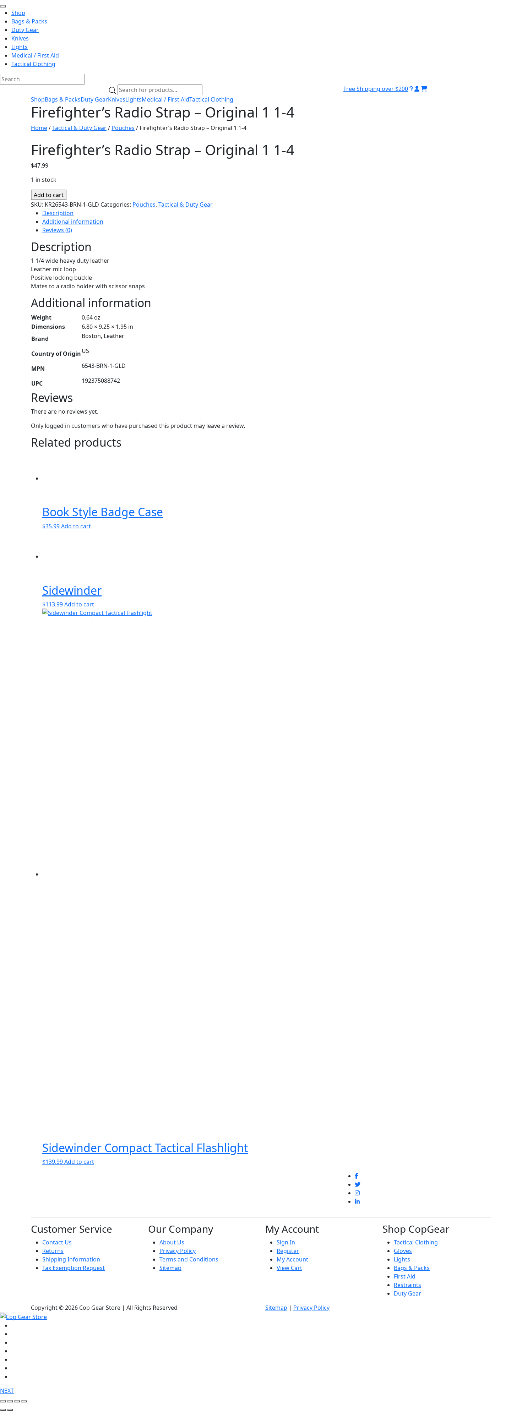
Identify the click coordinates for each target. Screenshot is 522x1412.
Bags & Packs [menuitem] (29, 21)
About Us (171, 1242)
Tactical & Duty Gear (79, 128)
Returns (53, 1251)
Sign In (286, 1242)
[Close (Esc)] (24, 1401)
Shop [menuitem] (18, 13)
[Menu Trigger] (3, 6)
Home (39, 128)
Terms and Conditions (188, 1259)
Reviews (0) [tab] (57, 230)
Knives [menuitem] (20, 38)
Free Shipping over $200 (375, 89)
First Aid (404, 1276)
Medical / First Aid (165, 99)
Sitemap (170, 1268)
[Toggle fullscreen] (10, 1401)
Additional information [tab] (72, 221)
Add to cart (49, 195)
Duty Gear (94, 99)
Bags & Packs (63, 99)
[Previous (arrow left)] (3, 1410)
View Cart (289, 1268)
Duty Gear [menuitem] (25, 30)
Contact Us (57, 1242)
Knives (116, 99)
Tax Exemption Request (73, 1268)
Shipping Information (71, 1259)
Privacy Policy (177, 1251)
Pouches (123, 128)
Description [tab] (58, 213)
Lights (133, 99)
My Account (292, 1259)
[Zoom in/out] (3, 1401)
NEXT (7, 1391)
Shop (38, 99)
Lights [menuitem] (19, 47)
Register (288, 1251)
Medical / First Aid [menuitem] (35, 55)
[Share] (17, 1401)
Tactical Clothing (211, 99)
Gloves (403, 1251)
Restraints (407, 1285)
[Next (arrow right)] (10, 1410)
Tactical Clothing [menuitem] (33, 64)
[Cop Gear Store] (23, 1316)
